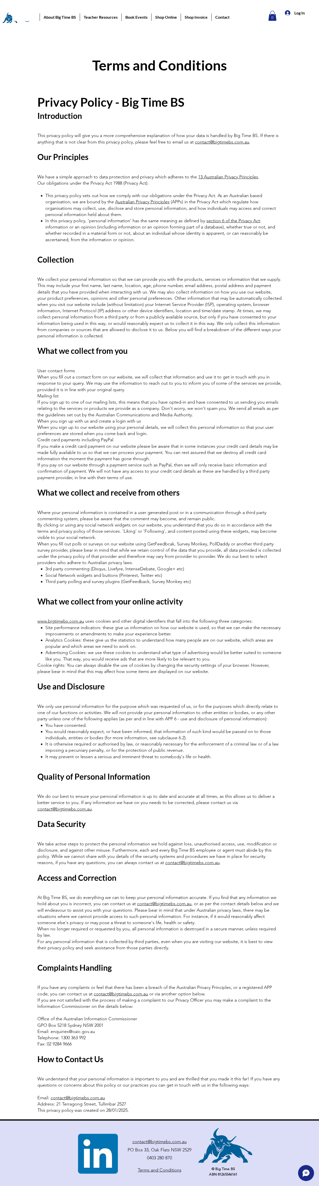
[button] (60, 17)
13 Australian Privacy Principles (228, 177)
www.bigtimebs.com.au (60, 621)
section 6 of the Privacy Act (233, 220)
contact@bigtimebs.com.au (222, 142)
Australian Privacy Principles (142, 202)
